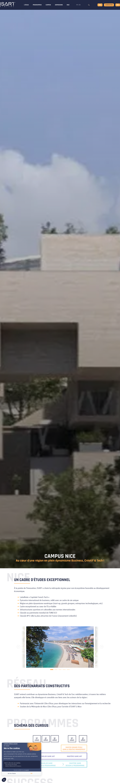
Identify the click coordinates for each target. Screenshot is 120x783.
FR (77, 5)
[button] (88, 5)
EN (79, 5)
